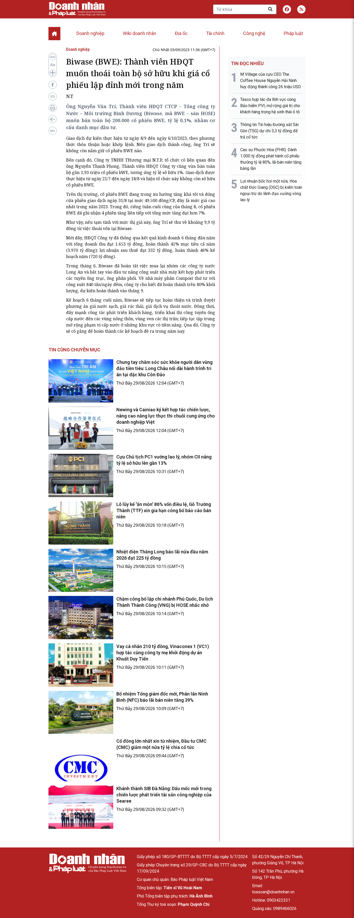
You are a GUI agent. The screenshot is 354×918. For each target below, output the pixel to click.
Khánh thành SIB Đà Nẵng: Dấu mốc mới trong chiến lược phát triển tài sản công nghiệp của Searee (163, 795)
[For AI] (52, 130)
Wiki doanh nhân (139, 33)
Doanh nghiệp (90, 33)
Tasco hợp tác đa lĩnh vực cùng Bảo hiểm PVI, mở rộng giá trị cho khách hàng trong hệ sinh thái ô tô (270, 105)
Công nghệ (254, 33)
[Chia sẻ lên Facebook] (52, 85)
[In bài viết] (52, 107)
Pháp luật (293, 33)
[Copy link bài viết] (52, 96)
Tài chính (215, 33)
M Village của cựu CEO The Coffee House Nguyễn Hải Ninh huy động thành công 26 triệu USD (270, 80)
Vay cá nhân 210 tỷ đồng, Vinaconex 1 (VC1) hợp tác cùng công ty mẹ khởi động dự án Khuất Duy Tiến (162, 653)
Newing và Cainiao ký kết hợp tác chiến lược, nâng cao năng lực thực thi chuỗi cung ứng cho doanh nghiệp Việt (165, 416)
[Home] (54, 33)
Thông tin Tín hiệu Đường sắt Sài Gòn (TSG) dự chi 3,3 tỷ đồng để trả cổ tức (269, 131)
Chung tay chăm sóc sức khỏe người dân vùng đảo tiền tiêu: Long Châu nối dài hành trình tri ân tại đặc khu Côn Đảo (164, 368)
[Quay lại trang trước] (52, 119)
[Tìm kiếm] (270, 9)
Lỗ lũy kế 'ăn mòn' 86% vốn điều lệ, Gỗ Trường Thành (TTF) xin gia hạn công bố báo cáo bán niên (163, 510)
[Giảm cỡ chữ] (52, 57)
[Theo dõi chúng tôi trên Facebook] (287, 9)
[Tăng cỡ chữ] (52, 72)
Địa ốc (181, 33)
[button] (301, 9)
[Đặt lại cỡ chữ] (52, 64)
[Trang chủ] (87, 863)
